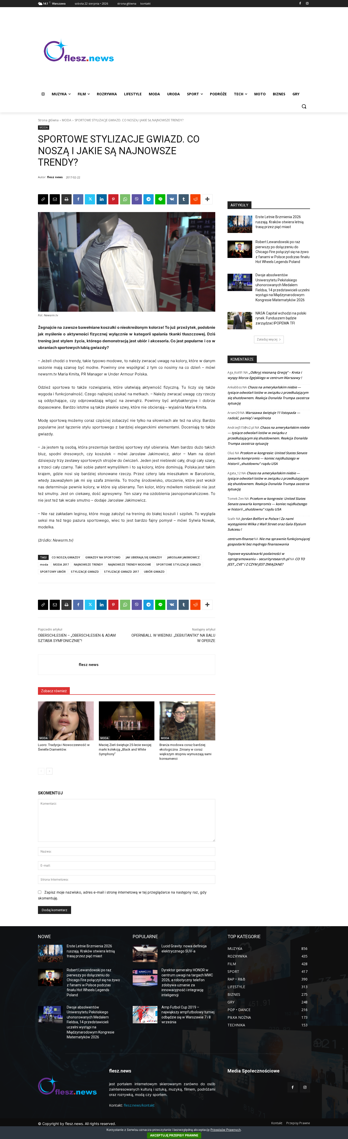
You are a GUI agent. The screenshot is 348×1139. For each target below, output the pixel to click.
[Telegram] (148, 199)
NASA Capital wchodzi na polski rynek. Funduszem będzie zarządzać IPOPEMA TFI (281, 318)
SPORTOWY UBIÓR (53, 571)
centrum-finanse (240, 538)
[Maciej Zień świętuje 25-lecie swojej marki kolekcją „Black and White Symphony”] (127, 720)
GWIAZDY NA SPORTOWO (103, 557)
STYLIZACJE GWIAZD (85, 571)
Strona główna (48, 120)
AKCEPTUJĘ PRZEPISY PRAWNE (174, 1135)
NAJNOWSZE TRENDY (88, 564)
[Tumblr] (184, 199)
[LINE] (160, 199)
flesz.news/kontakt (139, 1105)
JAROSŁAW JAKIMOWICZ (183, 557)
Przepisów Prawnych (225, 1130)
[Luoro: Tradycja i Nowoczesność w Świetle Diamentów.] (66, 720)
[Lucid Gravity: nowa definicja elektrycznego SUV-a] (145, 953)
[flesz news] (58, 664)
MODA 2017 (61, 564)
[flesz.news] (78, 49)
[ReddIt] (195, 199)
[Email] (55, 199)
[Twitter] (90, 199)
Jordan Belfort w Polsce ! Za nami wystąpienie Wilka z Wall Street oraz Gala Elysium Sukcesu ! (266, 524)
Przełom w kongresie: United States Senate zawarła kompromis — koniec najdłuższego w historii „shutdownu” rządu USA (267, 458)
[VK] (172, 199)
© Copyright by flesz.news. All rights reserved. (77, 1123)
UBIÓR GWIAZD (154, 571)
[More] (207, 199)
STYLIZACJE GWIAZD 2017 (121, 571)
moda (44, 564)
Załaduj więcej (267, 339)
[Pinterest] (113, 199)
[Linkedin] (102, 199)
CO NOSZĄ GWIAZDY (66, 557)
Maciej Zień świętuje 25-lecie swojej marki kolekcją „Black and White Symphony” (125, 749)
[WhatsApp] (125, 199)
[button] (304, 106)
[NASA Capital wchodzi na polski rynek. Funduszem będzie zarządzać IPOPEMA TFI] (239, 320)
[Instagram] (307, 4)
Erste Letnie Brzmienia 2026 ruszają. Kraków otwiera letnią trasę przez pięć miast (280, 222)
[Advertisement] (214, 50)
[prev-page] (41, 771)
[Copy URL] (43, 199)
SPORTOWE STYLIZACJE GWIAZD (178, 564)
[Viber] (137, 199)
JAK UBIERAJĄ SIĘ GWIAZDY (144, 557)
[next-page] (49, 771)
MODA (66, 120)
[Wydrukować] (66, 199)
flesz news (55, 177)
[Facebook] (300, 4)
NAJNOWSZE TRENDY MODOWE (129, 564)
